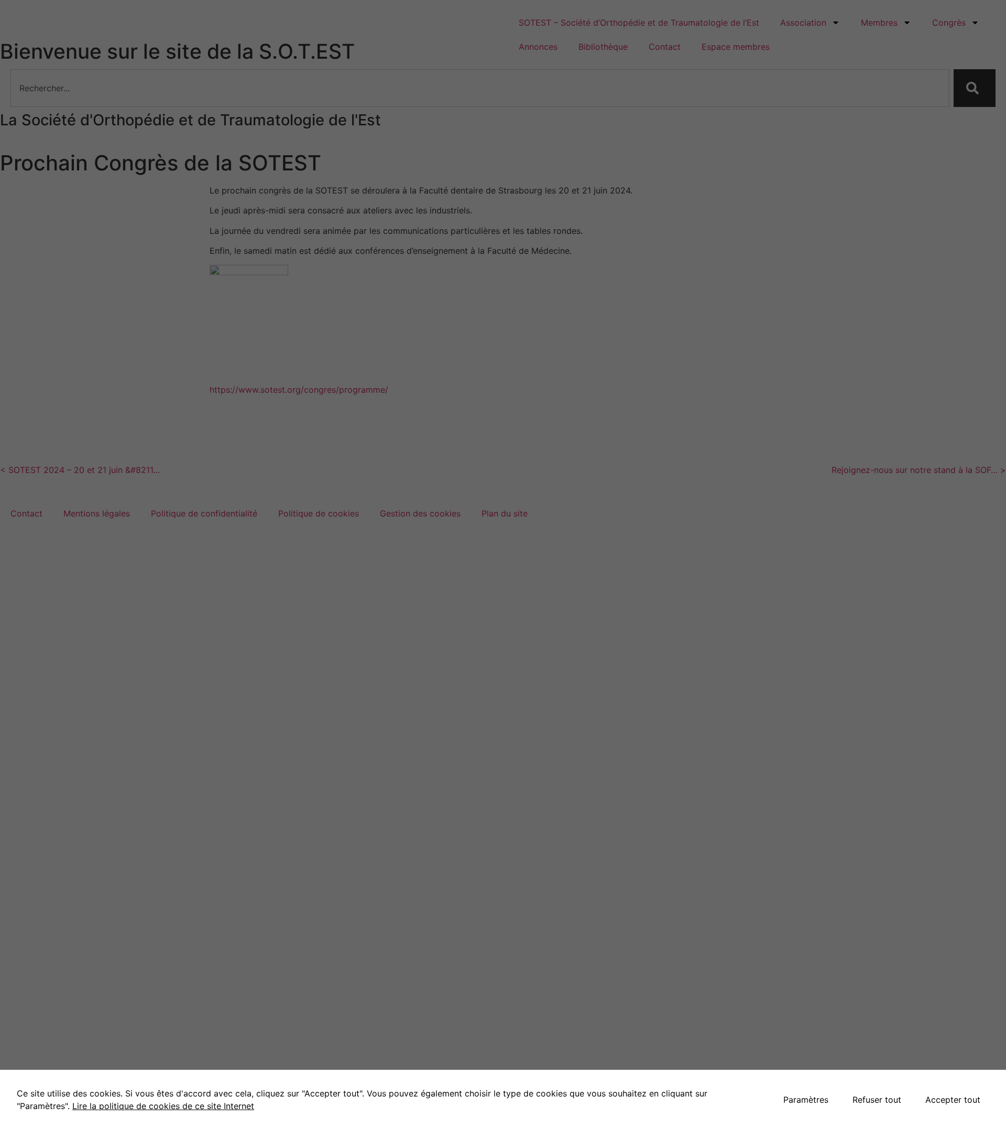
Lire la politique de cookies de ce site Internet (163, 1106)
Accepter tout (952, 1099)
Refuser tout (876, 1099)
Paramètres (805, 1099)
